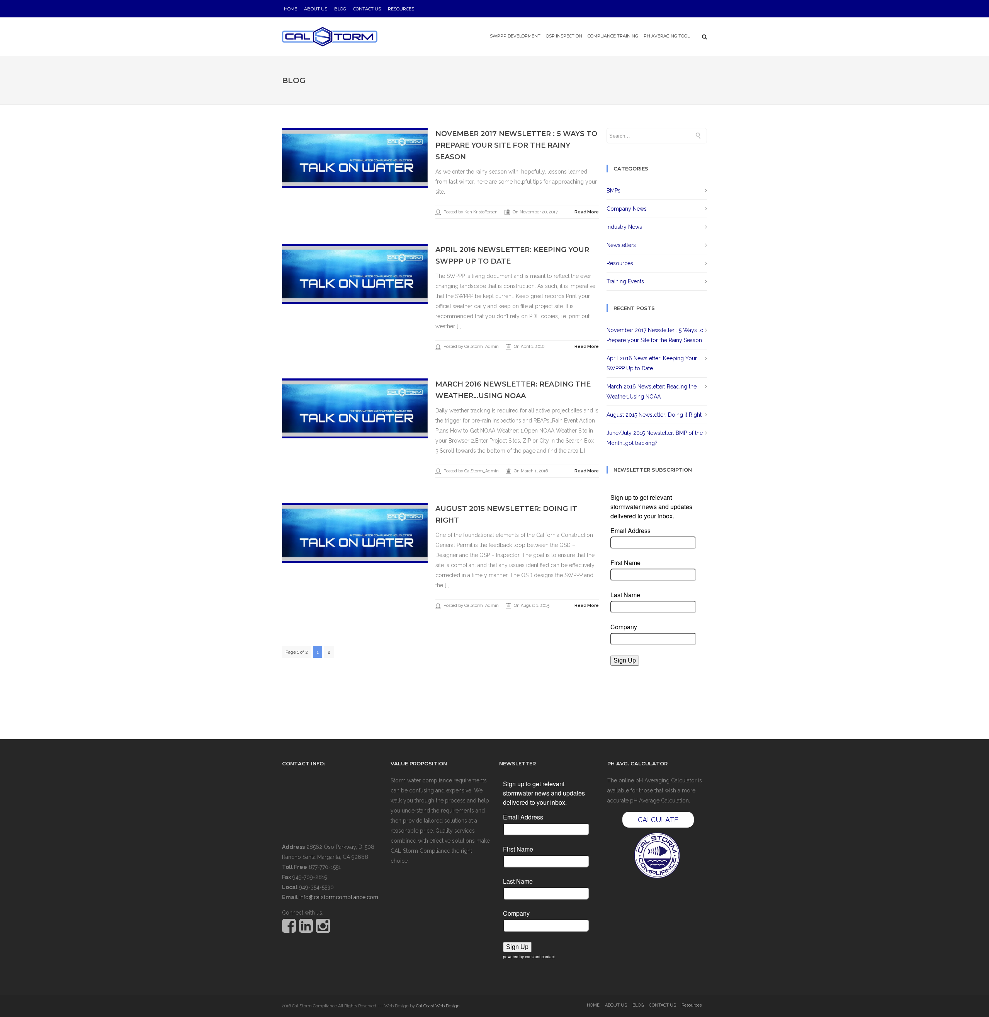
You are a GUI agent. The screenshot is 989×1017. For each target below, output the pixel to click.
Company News (627, 209)
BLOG (340, 9)
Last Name (625, 595)
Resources (401, 9)
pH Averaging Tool (667, 36)
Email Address (630, 531)
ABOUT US (315, 9)
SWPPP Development (515, 36)
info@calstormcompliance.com (338, 897)
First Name (625, 563)
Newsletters (621, 245)
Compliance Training (613, 36)
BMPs (613, 190)
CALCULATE (658, 820)
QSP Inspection (564, 36)
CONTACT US (367, 9)
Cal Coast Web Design (438, 1005)
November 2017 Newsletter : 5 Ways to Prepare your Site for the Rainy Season (516, 145)
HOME (290, 9)
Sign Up (624, 660)
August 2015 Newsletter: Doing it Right (654, 415)
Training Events (625, 281)
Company (623, 627)
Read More (586, 212)
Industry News (624, 227)
